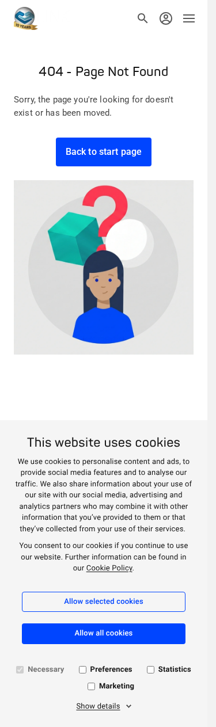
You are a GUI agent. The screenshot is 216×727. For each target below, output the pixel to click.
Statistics (174, 669)
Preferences (111, 669)
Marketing (116, 686)
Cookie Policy (109, 568)
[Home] (42, 18)
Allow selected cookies (103, 601)
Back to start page (104, 151)
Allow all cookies (104, 633)
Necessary (46, 669)
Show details (98, 706)
